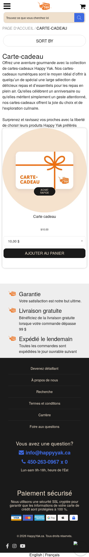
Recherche (44, 391)
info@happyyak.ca (48, 452)
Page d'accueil (18, 28)
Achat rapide (44, 191)
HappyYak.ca (35, 536)
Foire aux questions (44, 426)
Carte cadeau (44, 216)
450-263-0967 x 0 (47, 461)
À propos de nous (44, 380)
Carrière (44, 414)
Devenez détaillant (44, 368)
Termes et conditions (44, 403)
